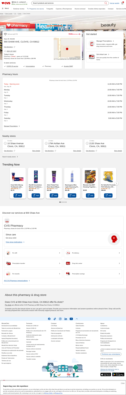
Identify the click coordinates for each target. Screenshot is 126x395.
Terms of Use (58, 393)
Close (123, 383)
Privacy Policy (49, 393)
